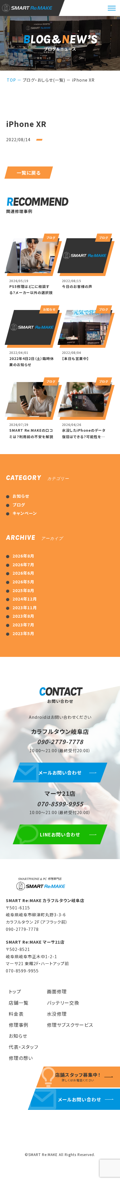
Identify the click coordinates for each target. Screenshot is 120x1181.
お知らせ (21, 496)
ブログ (19, 505)
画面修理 (57, 991)
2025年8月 (23, 590)
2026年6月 (23, 573)
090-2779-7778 (60, 741)
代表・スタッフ (23, 1046)
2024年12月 (25, 599)
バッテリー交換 (63, 1002)
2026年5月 (23, 582)
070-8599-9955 (60, 804)
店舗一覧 (19, 1002)
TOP (11, 80)
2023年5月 (23, 633)
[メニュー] (112, 8)
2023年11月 (25, 607)
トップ (15, 991)
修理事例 (19, 1024)
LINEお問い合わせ (60, 834)
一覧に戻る (29, 172)
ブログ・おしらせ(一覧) (44, 80)
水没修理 (57, 1013)
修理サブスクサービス (70, 1024)
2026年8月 (23, 556)
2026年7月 (23, 564)
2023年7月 (23, 625)
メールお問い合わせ (60, 772)
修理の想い (21, 1057)
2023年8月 (23, 616)
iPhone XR (83, 80)
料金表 (16, 1013)
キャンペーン (25, 513)
